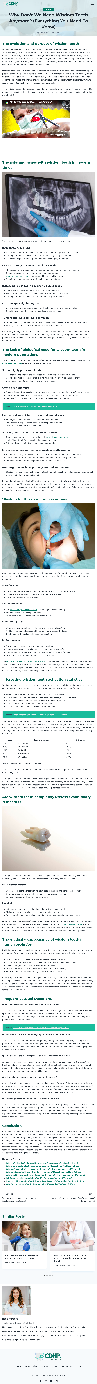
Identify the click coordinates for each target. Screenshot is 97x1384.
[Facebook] (40, 1381)
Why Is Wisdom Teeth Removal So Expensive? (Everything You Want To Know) (42, 1163)
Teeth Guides (48, 9)
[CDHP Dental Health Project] (10, 4)
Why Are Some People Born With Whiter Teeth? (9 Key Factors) (73, 1197)
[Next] (91, 1248)
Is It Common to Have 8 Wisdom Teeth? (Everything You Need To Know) (39, 1178)
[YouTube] (51, 1381)
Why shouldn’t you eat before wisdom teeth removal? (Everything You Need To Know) (45, 1175)
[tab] (44, 1275)
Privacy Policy (31, 1366)
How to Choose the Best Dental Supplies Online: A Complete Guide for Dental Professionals (43, 1327)
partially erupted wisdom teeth (23, 609)
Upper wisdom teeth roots (17, 276)
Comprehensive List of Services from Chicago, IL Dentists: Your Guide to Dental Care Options (44, 1335)
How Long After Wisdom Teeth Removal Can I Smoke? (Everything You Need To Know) (45, 1181)
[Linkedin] (57, 1381)
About (54, 1366)
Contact (44, 1366)
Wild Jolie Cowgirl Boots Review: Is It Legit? (21, 1340)
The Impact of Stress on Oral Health (18, 1323)
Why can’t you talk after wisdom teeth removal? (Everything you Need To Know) (43, 1169)
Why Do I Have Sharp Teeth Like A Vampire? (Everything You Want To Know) (41, 1184)
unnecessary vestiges (12, 363)
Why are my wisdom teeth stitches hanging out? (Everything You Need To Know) (43, 1166)
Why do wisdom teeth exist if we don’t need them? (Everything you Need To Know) (44, 1172)
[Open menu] (92, 4)
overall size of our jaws (57, 437)
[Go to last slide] (6, 1248)
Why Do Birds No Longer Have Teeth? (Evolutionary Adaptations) (19, 1197)
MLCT (78, 1366)
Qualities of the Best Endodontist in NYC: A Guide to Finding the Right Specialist (38, 1331)
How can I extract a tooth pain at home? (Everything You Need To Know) (70, 1258)
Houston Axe (66, 1366)
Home (18, 1366)
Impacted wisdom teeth (71, 924)
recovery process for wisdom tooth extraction (26, 661)
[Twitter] (46, 1381)
